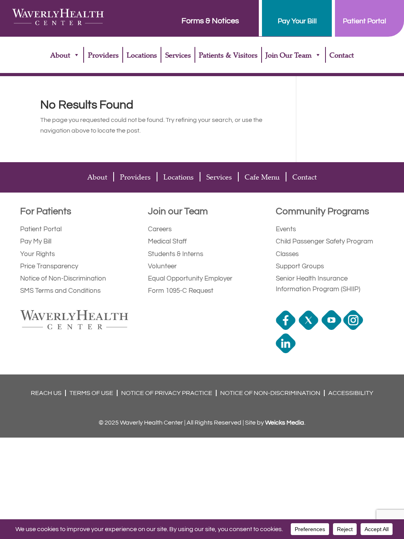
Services (178, 55)
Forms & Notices (210, 21)
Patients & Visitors (228, 55)
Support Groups (300, 266)
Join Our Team (289, 55)
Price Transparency (49, 266)
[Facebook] (286, 328)
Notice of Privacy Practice (166, 393)
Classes (287, 254)
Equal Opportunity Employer (190, 278)
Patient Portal (41, 229)
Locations (142, 55)
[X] (309, 328)
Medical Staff (167, 241)
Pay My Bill (35, 241)
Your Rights (37, 254)
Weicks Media (284, 422)
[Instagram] (354, 328)
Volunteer (162, 266)
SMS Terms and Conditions (60, 290)
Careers (160, 229)
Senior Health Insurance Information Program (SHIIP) (318, 284)
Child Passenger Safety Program (324, 241)
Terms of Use (91, 393)
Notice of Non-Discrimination (63, 278)
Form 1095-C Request (180, 290)
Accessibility (350, 393)
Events (286, 229)
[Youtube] (332, 328)
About (60, 55)
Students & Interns (175, 254)
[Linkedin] (286, 351)
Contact (341, 55)
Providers (103, 55)
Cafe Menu (262, 177)
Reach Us (46, 393)
